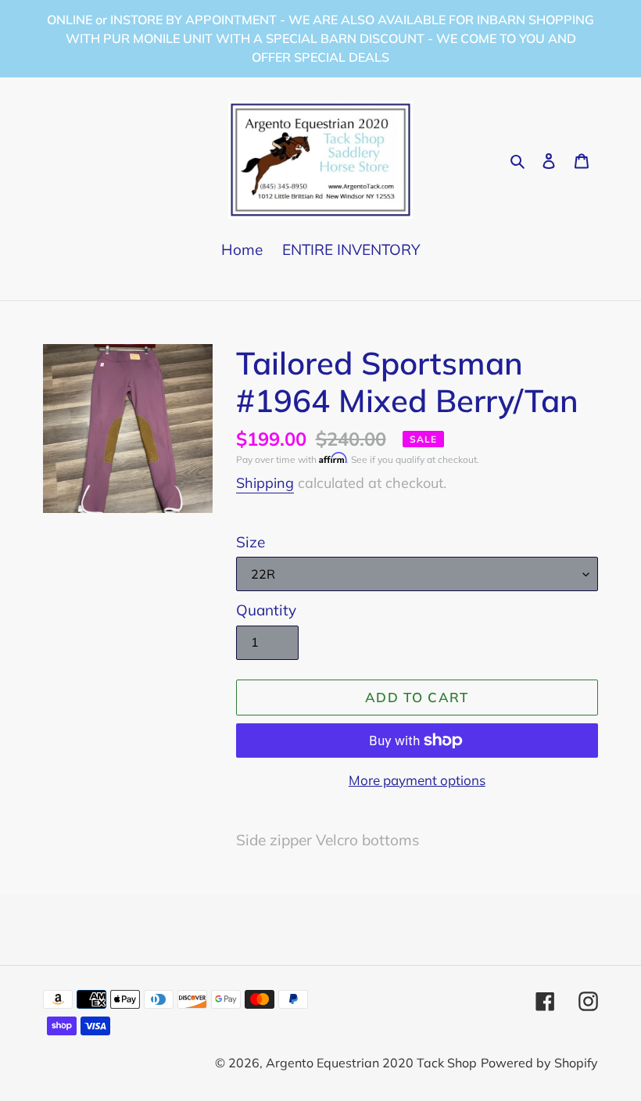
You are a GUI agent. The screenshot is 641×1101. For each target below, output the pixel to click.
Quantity (266, 610)
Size (250, 542)
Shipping (265, 483)
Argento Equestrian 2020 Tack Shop (371, 1063)
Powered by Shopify (539, 1063)
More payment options (417, 780)
